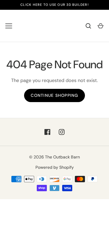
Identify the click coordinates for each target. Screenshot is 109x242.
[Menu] (9, 26)
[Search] (88, 26)
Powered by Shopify (54, 167)
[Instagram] (61, 132)
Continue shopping (54, 95)
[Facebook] (47, 132)
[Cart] (100, 26)
